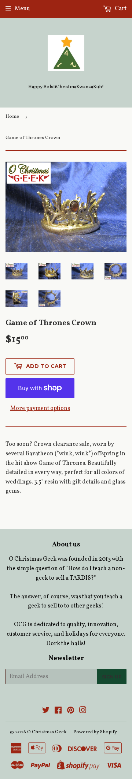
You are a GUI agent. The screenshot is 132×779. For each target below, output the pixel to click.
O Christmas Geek (47, 732)
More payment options (40, 408)
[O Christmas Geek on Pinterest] (70, 711)
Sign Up (112, 677)
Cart (120, 9)
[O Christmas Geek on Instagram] (83, 711)
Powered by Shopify (95, 732)
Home (12, 116)
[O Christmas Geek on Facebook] (58, 711)
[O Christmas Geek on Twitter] (46, 711)
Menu (22, 9)
